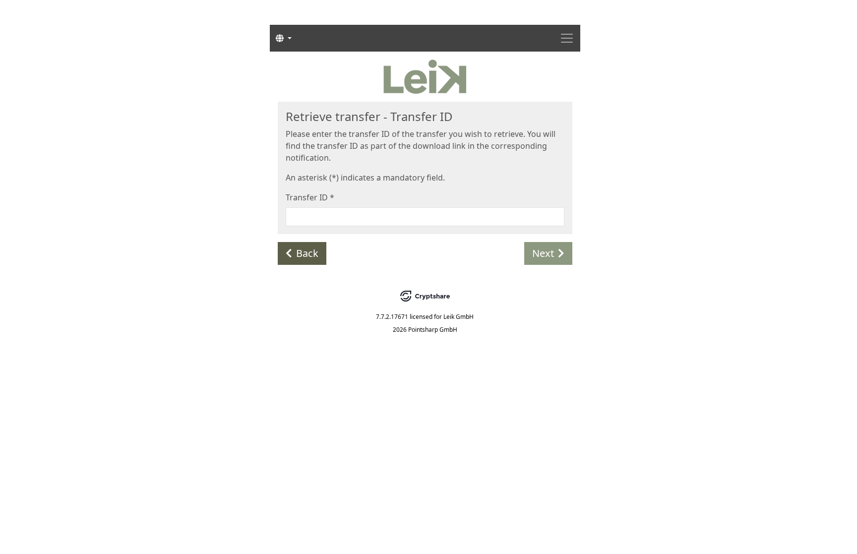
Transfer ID (310, 197)
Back (307, 253)
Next (543, 253)
